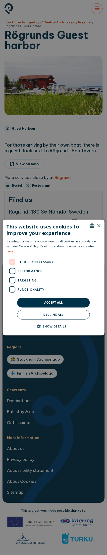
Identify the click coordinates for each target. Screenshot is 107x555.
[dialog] (54, 277)
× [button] (99, 225)
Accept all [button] (53, 302)
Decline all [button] (53, 314)
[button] (53, 326)
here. (10, 251)
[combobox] (91, 225)
